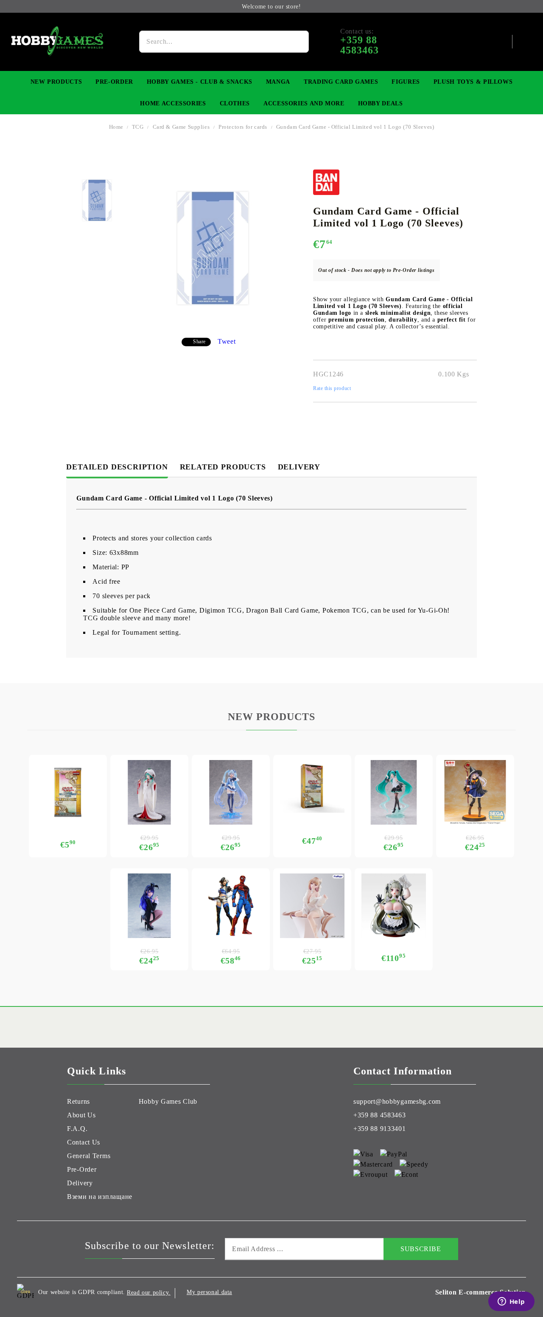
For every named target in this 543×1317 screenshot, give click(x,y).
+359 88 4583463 (379, 1115)
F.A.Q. (77, 1128)
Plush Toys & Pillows (473, 82)
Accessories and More (303, 103)
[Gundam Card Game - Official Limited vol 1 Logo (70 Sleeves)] (97, 200)
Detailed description (117, 467)
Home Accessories (173, 103)
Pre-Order (114, 82)
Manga (278, 82)
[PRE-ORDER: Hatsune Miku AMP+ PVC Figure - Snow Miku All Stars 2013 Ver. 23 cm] (149, 792)
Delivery (299, 467)
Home (116, 127)
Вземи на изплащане (99, 1196)
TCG (138, 127)
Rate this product (332, 388)
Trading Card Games (341, 82)
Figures (406, 82)
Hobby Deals (380, 103)
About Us (81, 1115)
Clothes (235, 103)
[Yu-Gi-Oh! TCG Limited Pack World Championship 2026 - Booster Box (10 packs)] (312, 786)
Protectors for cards (242, 127)
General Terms (88, 1155)
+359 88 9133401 (379, 1128)
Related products (223, 467)
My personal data (209, 1292)
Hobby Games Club (168, 1101)
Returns (78, 1101)
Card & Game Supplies (181, 127)
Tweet (227, 341)
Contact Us (83, 1142)
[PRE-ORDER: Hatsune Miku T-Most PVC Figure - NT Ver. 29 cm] (393, 792)
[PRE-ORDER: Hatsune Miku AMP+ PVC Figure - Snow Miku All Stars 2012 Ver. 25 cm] (231, 792)
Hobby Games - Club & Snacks (199, 82)
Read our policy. (149, 1292)
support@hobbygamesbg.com (397, 1101)
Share (199, 342)
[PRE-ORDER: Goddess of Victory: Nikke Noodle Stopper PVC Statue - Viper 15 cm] (312, 905)
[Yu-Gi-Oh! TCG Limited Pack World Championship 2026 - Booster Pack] (68, 792)
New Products (56, 82)
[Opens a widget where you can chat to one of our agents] (511, 1302)
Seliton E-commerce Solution (480, 1292)
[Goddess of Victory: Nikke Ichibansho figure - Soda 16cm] (393, 905)
